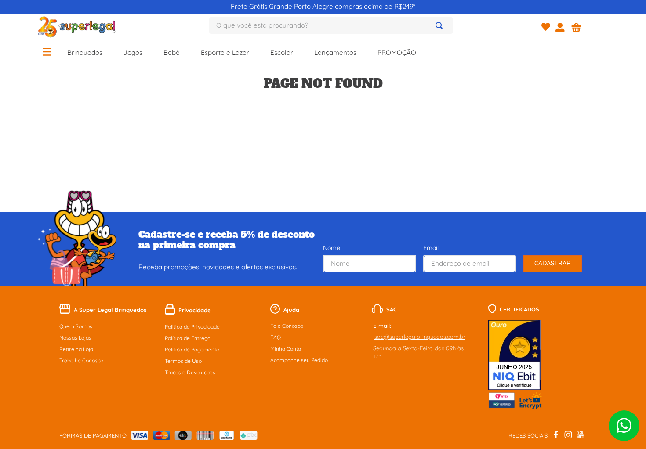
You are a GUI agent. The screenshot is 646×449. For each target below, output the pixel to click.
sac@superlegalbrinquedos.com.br (419, 336)
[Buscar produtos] (441, 25)
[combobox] (331, 25)
